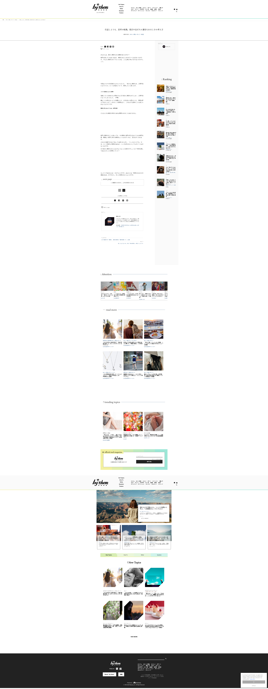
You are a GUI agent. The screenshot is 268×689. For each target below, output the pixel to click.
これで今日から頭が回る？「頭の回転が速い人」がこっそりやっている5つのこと (112, 343)
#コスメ (144, 7)
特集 (121, 674)
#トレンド (160, 10)
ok (253, 682)
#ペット (171, 91)
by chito (167, 186)
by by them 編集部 (169, 92)
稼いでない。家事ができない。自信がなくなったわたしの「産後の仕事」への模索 (145, 295)
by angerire (168, 174)
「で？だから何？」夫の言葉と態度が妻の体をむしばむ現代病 (132, 295)
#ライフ (137, 9)
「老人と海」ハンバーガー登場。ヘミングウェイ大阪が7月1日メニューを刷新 (153, 343)
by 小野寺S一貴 (168, 150)
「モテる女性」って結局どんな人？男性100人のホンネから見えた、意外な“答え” (133, 594)
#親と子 (161, 7)
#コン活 (147, 9)
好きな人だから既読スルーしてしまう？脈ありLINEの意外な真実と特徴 (133, 626)
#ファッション (141, 10)
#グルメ (151, 340)
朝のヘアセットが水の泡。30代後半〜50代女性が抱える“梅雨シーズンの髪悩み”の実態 (153, 375)
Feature (121, 12)
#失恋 (159, 9)
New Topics (109, 555)
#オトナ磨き (138, 7)
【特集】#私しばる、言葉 (150, 591)
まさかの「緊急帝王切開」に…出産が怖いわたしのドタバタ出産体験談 (153, 435)
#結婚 (151, 9)
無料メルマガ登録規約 (155, 459)
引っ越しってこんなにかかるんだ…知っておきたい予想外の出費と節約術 (108, 538)
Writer (121, 8)
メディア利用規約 (152, 678)
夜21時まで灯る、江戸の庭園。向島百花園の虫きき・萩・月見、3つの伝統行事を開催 (112, 626)
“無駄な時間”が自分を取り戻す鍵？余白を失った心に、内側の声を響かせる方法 (159, 538)
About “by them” (109, 674)
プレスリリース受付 (159, 676)
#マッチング (134, 10)
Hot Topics (121, 4)
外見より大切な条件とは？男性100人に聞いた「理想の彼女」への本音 (133, 342)
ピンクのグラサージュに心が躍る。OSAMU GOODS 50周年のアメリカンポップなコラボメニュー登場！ (154, 626)
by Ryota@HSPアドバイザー (108, 346)
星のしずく (118, 216)
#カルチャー (154, 10)
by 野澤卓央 (147, 597)
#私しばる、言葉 (168, 172)
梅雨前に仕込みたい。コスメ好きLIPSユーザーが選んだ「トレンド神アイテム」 (133, 375)
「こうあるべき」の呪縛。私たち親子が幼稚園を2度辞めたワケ (120, 295)
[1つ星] (101, 49)
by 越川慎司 (105, 596)
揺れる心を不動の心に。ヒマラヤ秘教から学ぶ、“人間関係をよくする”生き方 (153, 508)
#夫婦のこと (129, 291)
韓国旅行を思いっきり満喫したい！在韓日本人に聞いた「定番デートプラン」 (133, 436)
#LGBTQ (142, 9)
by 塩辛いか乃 (142, 299)
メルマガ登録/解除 (145, 675)
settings (254, 685)
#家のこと (170, 137)
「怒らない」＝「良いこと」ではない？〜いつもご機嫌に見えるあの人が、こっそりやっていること (154, 595)
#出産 (149, 433)
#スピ (167, 102)
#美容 (155, 9)
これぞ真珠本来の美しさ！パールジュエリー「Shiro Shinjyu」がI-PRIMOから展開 (112, 375)
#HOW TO (167, 91)
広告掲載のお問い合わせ (157, 675)
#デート (149, 7)
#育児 (172, 172)
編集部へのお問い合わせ (147, 676)
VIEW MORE (134, 637)
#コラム (133, 7)
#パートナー (155, 7)
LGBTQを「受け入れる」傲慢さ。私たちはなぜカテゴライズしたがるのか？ (158, 295)
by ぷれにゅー (105, 629)
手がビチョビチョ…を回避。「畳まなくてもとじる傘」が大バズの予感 (107, 295)
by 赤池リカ (168, 103)
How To (121, 6)
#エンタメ (148, 10)
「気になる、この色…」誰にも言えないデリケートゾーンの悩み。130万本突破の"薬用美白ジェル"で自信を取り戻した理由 (112, 436)
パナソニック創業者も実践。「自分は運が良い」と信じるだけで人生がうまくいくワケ (133, 538)
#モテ (132, 9)
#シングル (167, 160)
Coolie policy (252, 679)
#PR (124, 372)
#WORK (109, 340)
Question (121, 10)
